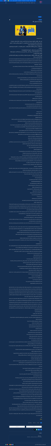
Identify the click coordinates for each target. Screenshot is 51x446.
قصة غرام (17, 2)
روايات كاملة (25, 2)
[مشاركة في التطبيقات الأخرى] (33, 429)
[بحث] (5, 2)
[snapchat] (8, 0)
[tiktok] (3, 0)
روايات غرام (29, 2)
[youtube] (7, 444)
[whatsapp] (5, 444)
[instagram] (4, 0)
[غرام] (41, 2)
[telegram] (5, 0)
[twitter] (14, 444)
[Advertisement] (25, 10)
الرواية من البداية (21, 2)
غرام (34, 2)
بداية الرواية (32, 2)
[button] (39, 429)
